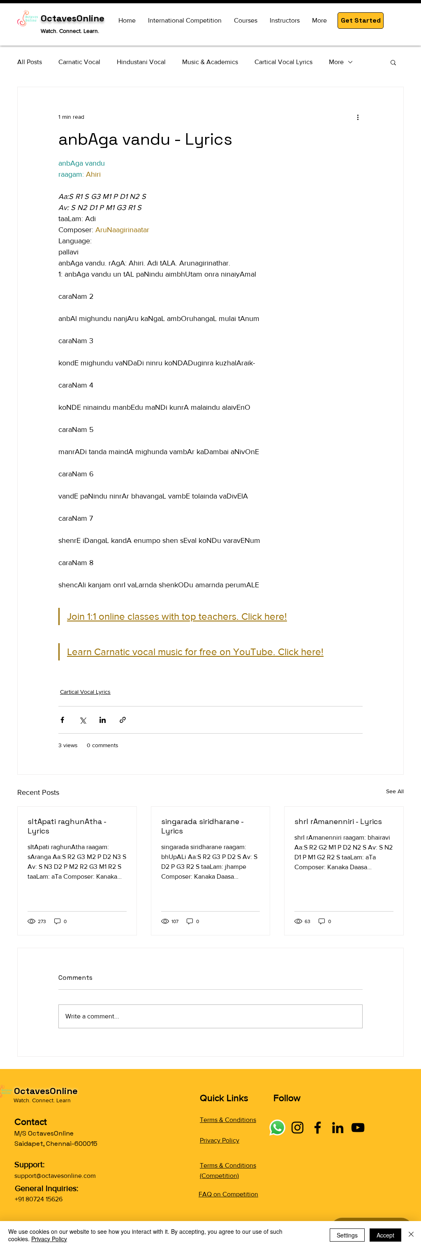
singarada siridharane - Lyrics (202, 826)
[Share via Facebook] (62, 720)
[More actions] (358, 117)
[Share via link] (123, 720)
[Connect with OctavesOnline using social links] (277, 1128)
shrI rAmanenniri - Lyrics (338, 821)
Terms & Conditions (228, 1119)
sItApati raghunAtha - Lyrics (67, 826)
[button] (361, 20)
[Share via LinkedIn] (102, 720)
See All (395, 791)
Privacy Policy (219, 1140)
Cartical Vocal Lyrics (283, 61)
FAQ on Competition (228, 1194)
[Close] (411, 1235)
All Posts (29, 61)
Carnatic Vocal (79, 61)
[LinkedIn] (338, 1128)
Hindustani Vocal (141, 61)
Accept (385, 1235)
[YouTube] (358, 1128)
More (336, 61)
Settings (347, 1235)
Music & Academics (210, 61)
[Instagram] (297, 1128)
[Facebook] (318, 1128)
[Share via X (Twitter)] (82, 720)
